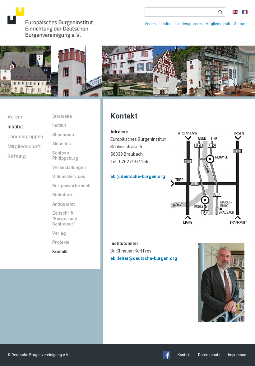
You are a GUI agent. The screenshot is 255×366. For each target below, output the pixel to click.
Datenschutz (209, 355)
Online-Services (68, 176)
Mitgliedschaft (218, 24)
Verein (150, 24)
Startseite (62, 116)
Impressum (238, 355)
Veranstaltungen (69, 167)
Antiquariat (63, 204)
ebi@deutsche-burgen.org (137, 176)
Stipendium (64, 134)
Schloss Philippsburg (65, 155)
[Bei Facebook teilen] (166, 355)
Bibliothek (62, 194)
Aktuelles (61, 143)
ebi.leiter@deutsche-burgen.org (143, 258)
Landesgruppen (188, 24)
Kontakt (59, 251)
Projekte (60, 242)
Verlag (59, 233)
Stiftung (241, 24)
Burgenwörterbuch (71, 185)
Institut (166, 24)
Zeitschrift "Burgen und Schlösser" (64, 218)
